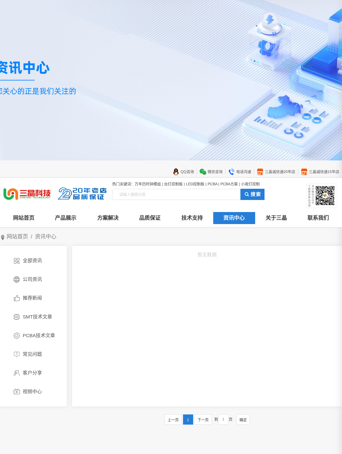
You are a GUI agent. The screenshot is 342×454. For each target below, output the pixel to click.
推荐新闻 (32, 298)
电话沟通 (243, 172)
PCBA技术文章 (39, 335)
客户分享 (32, 373)
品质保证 (150, 218)
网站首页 (23, 218)
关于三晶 (276, 218)
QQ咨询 (187, 172)
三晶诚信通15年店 (324, 172)
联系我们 (318, 218)
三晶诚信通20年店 (280, 172)
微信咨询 (215, 172)
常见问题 (32, 354)
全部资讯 (32, 260)
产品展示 (65, 218)
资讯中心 (234, 218)
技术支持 (192, 218)
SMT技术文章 (37, 317)
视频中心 (32, 391)
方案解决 (108, 218)
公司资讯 (32, 279)
